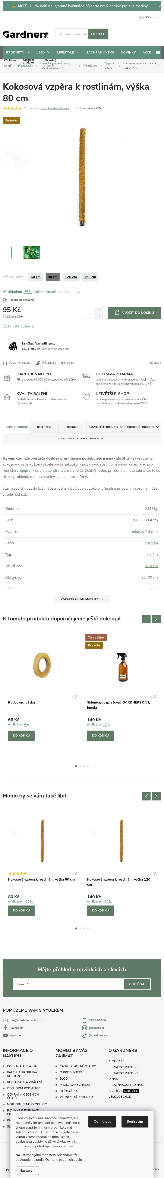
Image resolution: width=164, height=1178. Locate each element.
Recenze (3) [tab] (44, 427)
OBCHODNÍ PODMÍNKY (23, 1088)
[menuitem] (18, 52)
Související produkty (103, 427)
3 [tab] (84, 766)
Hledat (98, 34)
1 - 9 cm (151, 566)
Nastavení (27, 1170)
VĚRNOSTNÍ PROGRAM (76, 1097)
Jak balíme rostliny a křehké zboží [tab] (82, 438)
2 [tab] (80, 766)
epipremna (29, 470)
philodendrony (51, 470)
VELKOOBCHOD (119, 1097)
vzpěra (152, 554)
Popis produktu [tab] (17, 427)
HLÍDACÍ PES (69, 1091)
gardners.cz (96, 1028)
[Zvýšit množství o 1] (98, 310)
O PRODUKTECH (71, 1072)
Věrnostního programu (56, 349)
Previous (146, 619)
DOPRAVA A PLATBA (22, 1066)
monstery (10, 470)
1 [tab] (76, 766)
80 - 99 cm (150, 577)
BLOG (64, 1078)
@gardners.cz (98, 1035)
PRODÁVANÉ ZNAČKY (75, 1085)
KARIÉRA (115, 1091)
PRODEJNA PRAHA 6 (123, 1073)
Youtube (15, 1035)
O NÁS (113, 1079)
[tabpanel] (42, 695)
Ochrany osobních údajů (63, 1159)
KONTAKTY (116, 1061)
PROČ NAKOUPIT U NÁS (125, 1085)
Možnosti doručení (22, 300)
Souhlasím (135, 1121)
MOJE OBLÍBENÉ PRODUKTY (27, 1104)
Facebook (16, 1028)
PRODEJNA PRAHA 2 (123, 1067)
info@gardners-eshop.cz (26, 1020)
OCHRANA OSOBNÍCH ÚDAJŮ (23, 1096)
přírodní (151, 543)
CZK (148, 17)
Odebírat (137, 984)
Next (156, 619)
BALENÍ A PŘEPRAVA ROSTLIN (22, 1074)
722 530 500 (97, 1020)
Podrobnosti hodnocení (55, 108)
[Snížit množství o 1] (98, 316)
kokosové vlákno (144, 531)
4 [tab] (88, 766)
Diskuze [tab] (72, 427)
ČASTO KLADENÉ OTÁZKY (78, 1066)
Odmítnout (102, 1121)
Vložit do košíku (138, 312)
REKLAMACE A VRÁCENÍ (24, 1082)
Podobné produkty (140, 427)
